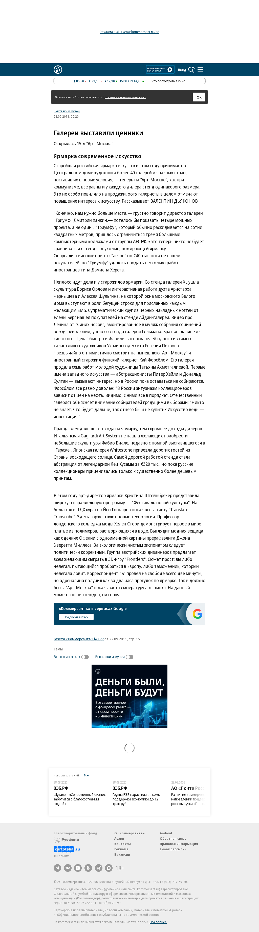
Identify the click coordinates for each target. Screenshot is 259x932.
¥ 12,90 (109, 81)
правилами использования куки (125, 97)
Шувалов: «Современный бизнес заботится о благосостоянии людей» (79, 799)
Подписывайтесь (76, 617)
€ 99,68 (94, 81)
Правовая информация (179, 843)
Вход (182, 69)
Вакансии (122, 854)
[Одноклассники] (88, 868)
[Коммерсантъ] (58, 69)
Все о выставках (67, 656)
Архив (119, 838)
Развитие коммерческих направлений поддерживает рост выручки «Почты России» (195, 799)
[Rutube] (98, 868)
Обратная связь (173, 838)
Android (166, 833)
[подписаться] (86, 657)
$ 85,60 (79, 81)
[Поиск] (191, 69)
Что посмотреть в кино (168, 81)
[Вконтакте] (68, 868)
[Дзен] (78, 868)
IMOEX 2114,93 (130, 81)
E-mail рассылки (173, 849)
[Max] (109, 868)
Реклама (121, 849)
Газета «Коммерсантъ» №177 (79, 638)
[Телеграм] (57, 868)
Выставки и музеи (67, 111)
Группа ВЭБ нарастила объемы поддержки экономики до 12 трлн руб (137, 799)
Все (86, 775)
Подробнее (158, 922)
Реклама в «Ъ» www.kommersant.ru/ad (129, 31)
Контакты (122, 843)
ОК (199, 97)
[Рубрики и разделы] (200, 69)
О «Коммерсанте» (129, 833)
